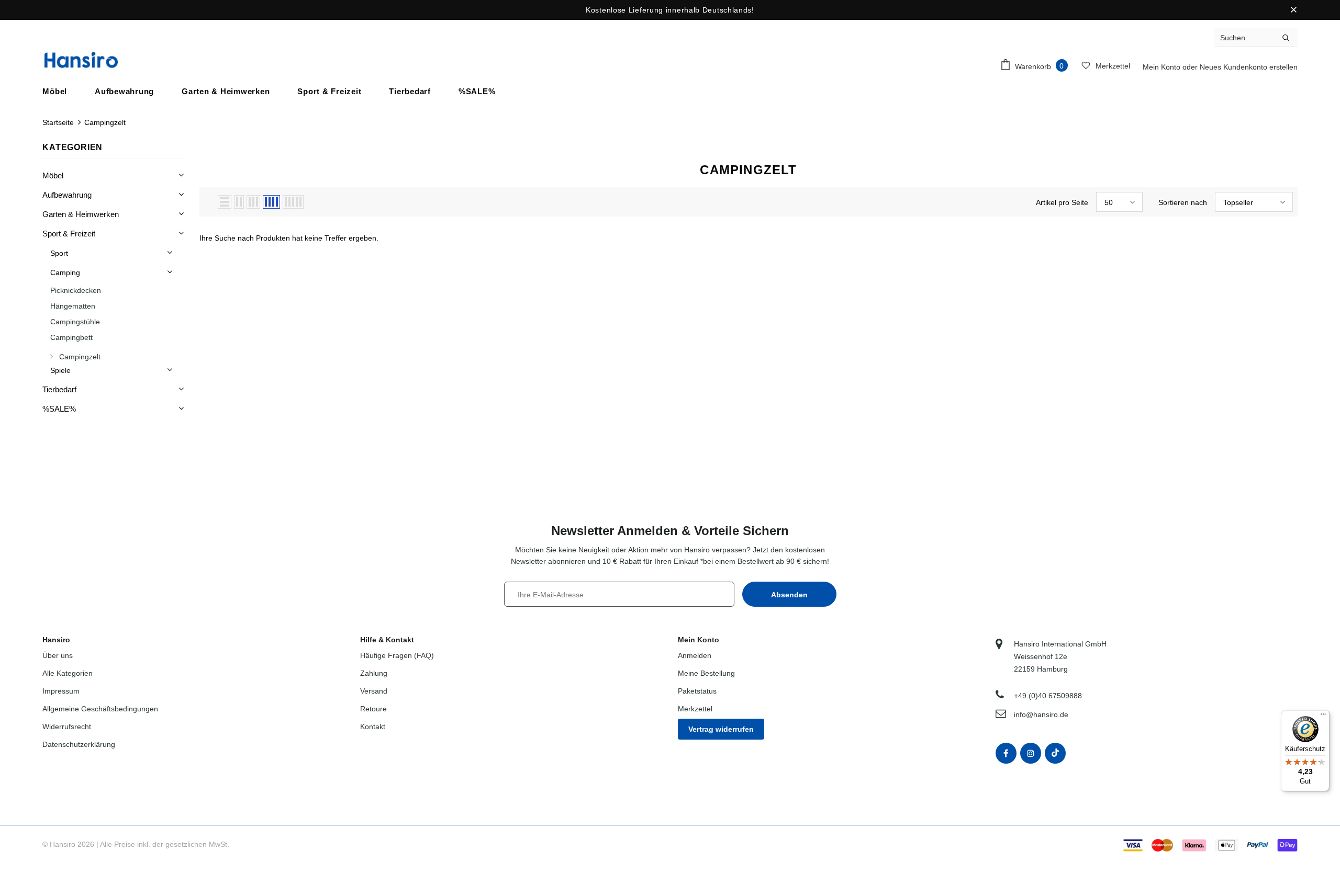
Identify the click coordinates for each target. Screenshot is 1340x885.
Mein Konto (1162, 67)
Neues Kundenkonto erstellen (1249, 67)
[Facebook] (1006, 753)
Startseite (58, 122)
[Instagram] (1030, 753)
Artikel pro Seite (1062, 202)
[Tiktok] (1055, 753)
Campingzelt (105, 122)
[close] (1294, 10)
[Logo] (81, 60)
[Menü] (1323, 716)
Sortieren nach (1182, 202)
